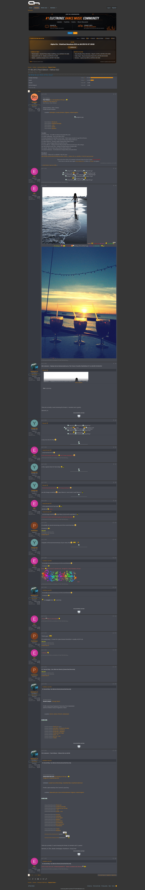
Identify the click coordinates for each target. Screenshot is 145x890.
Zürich (51, 714)
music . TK (51, 734)
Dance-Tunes (53, 821)
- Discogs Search (55, 701)
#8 (115, 482)
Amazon (52, 814)
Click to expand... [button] (79, 382)
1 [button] (83, 80)
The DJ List (51, 122)
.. (79, 416)
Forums (37, 7)
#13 (115, 587)
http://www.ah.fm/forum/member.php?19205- (55, 837)
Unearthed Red (67, 783)
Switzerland (66, 714)
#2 (115, 168)
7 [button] (83, 77)
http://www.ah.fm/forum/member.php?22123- (54, 834)
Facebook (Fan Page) (54, 733)
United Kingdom (74, 112)
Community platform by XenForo (73, 888)
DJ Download (54, 822)
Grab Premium (46, 165)
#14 (115, 616)
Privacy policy (104, 886)
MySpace (50, 128)
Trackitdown (53, 825)
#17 (115, 667)
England (67, 112)
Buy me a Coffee (53, 165)
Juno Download (54, 824)
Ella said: (44, 370)
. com (49, 125)
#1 (115, 94)
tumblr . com (54, 811)
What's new (44, 7)
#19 (115, 750)
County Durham (60, 112)
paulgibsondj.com (45, 534)
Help (110, 886)
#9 (115, 500)
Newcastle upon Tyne (55, 792)
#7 (115, 464)
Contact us (89, 886)
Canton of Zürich (58, 714)
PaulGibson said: (46, 560)
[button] (48, 7)
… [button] (34, 91)
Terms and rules (96, 886)
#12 (115, 557)
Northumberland (65, 792)
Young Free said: (46, 450)
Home (30, 7)
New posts (30, 10)
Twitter (50, 126)
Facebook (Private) (53, 123)
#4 (115, 363)
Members (52, 7)
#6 (115, 447)
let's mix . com (52, 736)
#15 (115, 633)
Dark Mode (31, 886)
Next (39, 91)
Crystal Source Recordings (55, 783)
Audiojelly (53, 816)
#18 (115, 683)
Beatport (52, 819)
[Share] (114, 94)
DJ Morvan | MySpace (54, 731)
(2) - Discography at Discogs (57, 99)
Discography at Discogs (60, 776)
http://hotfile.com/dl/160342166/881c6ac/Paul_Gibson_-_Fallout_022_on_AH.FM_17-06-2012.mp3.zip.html (67, 156)
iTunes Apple (54, 817)
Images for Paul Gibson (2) (50, 101)
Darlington (52, 112)
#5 (115, 420)
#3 (115, 185)
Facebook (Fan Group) (56, 808)
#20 (115, 858)
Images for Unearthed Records (51, 778)
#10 (115, 522)
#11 (115, 539)
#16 (115, 650)
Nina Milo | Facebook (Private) (57, 728)
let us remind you (80, 161)
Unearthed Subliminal (76, 783)
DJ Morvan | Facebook (55, 730)
